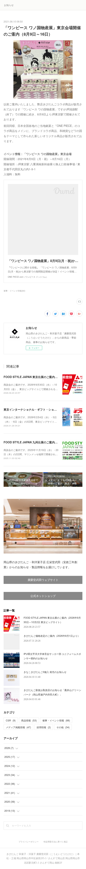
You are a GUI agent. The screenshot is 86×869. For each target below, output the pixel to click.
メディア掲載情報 (18, 727)
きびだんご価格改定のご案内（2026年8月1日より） (52, 635)
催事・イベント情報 (56, 720)
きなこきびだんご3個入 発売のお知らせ (45, 672)
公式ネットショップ (43, 596)
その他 (63, 727)
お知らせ (9, 5)
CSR (11, 720)
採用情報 (44, 727)
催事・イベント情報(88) (14, 290)
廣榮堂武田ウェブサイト (43, 579)
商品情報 (29, 720)
